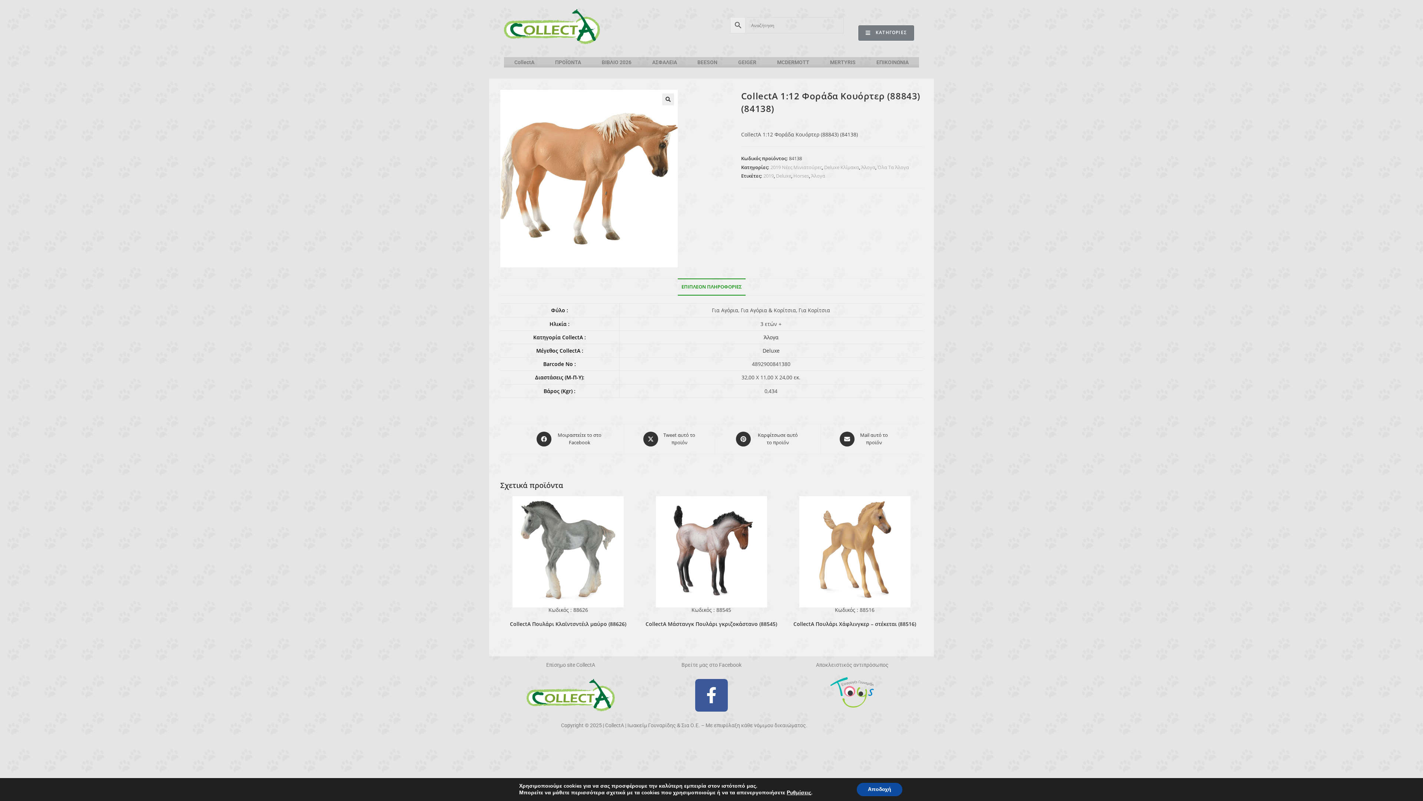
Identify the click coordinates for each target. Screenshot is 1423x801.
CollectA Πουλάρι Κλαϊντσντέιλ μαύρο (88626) (568, 623)
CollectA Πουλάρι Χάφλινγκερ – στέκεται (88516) (854, 623)
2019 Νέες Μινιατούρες (796, 167)
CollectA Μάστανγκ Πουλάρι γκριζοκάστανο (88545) (711, 623)
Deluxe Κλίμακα (841, 167)
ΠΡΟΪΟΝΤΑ (568, 62)
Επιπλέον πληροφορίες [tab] (711, 287)
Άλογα (868, 167)
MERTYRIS (843, 62)
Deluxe (783, 175)
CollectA (524, 62)
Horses (801, 175)
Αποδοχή (879, 789)
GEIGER (747, 62)
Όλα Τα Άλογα (893, 167)
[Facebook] (711, 695)
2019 (768, 175)
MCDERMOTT (793, 62)
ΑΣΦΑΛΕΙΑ (664, 62)
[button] (668, 99)
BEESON (707, 62)
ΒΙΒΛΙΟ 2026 (616, 62)
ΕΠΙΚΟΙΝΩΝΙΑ (892, 62)
